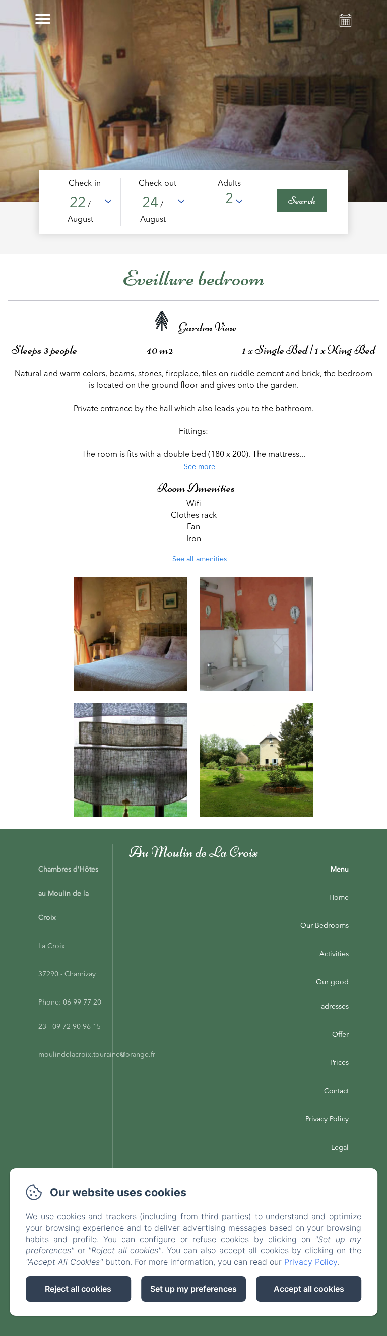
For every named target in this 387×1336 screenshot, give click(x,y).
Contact (336, 1091)
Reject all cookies (78, 1289)
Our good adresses (332, 994)
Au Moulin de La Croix (193, 852)
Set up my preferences (193, 1289)
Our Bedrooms (324, 925)
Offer (340, 1034)
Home (339, 897)
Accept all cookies (309, 1289)
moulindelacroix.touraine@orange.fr (96, 1054)
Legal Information (330, 1159)
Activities (334, 954)
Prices (339, 1062)
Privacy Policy (327, 1119)
